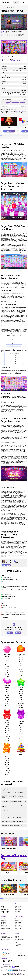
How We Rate (18, 944)
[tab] (1, 898)
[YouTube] (9, 961)
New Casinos (18, 909)
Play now (9, 131)
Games (5, 7)
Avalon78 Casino (9, 128)
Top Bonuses (4, 936)
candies (22, 101)
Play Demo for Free (16, 23)
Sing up (18, 632)
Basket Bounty (4, 925)
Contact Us (17, 945)
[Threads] (6, 961)
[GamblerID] (5, 2)
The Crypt (3, 924)
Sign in (16, 2)
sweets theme (15, 101)
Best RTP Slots (4, 912)
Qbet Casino (18, 928)
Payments (17, 911)
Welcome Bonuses (5, 939)
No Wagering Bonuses (6, 937)
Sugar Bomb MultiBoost (9, 848)
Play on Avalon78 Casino (16, 21)
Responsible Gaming (16, 973)
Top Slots (3, 906)
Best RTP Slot (15, 433)
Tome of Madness (5, 927)
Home (2, 7)
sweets (8, 101)
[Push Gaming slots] (21, 953)
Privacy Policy (18, 941)
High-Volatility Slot (8, 282)
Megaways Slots (5, 911)
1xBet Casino (18, 923)
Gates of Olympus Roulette (5, 929)
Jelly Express (9, 873)
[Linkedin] (13, 961)
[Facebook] (11, 961)
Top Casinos (18, 906)
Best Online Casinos (20, 111)
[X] (4, 961)
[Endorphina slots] (7, 953)
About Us (17, 936)
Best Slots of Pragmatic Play (14, 857)
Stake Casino (18, 922)
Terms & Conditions (19, 939)
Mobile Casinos (18, 908)
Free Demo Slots (5, 909)
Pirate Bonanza (4, 919)
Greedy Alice (4, 920)
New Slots (3, 908)
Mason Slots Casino (20, 927)
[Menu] (26, 2)
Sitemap (17, 942)
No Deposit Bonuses (6, 941)
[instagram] (1, 961)
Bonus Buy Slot (9, 405)
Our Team (17, 937)
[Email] (15, 561)
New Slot (13, 151)
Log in (9, 632)
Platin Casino (18, 925)
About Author (6, 565)
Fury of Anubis (9, 895)
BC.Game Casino (19, 920)
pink (7, 103)
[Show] (25, 789)
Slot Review (12, 513)
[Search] (23, 2)
